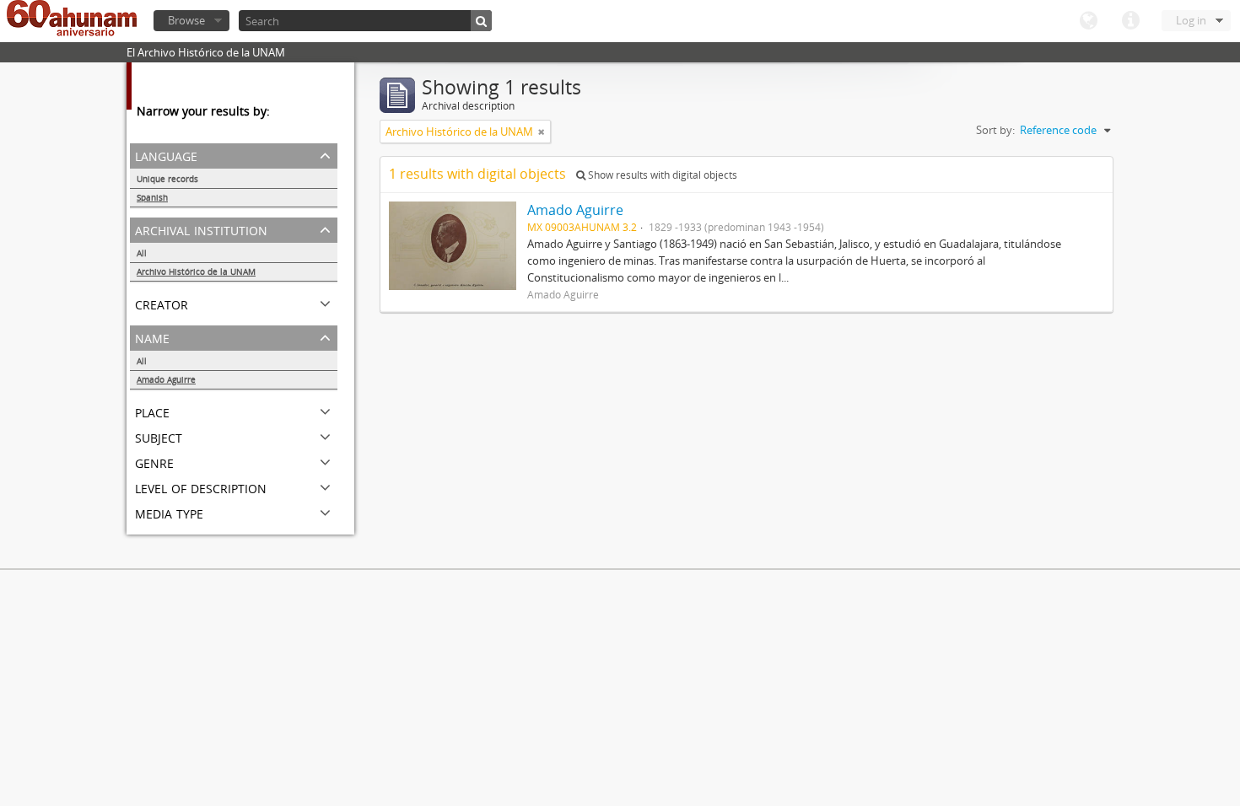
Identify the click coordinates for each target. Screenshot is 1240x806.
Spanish (152, 197)
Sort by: (995, 129)
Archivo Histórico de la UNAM (196, 271)
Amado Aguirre (166, 379)
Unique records (167, 179)
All (142, 253)
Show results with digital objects (661, 175)
